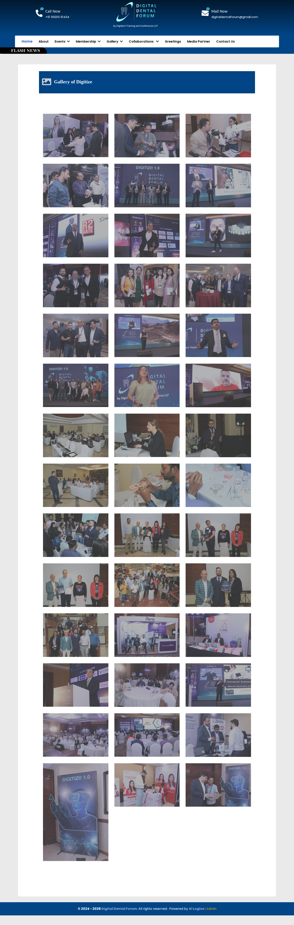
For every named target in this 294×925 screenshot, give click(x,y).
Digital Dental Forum (119, 908)
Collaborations (142, 41)
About (44, 41)
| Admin (210, 908)
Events (61, 41)
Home (27, 41)
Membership (87, 41)
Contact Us (225, 41)
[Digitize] (75, 135)
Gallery (113, 41)
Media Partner (198, 41)
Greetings (173, 41)
